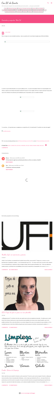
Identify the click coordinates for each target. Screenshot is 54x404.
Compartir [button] (5, 147)
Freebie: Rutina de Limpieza (10, 370)
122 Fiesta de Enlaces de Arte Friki (25, 141)
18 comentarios (13, 269)
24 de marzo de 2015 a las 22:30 (17, 158)
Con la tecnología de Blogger (28, 393)
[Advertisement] (27, 201)
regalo (42, 145)
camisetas (13, 145)
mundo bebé (36, 145)
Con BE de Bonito (10, 2)
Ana (7, 165)
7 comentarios (13, 327)
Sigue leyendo (48, 269)
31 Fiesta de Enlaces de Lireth (42, 141)
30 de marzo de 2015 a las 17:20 (16, 165)
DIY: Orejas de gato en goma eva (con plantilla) (16, 312)
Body (9, 145)
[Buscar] (48, 2)
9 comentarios (13, 385)
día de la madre (21, 145)
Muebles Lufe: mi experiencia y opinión (14, 255)
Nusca (7, 158)
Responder (9, 162)
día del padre (29, 145)
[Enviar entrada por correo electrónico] (46, 145)
